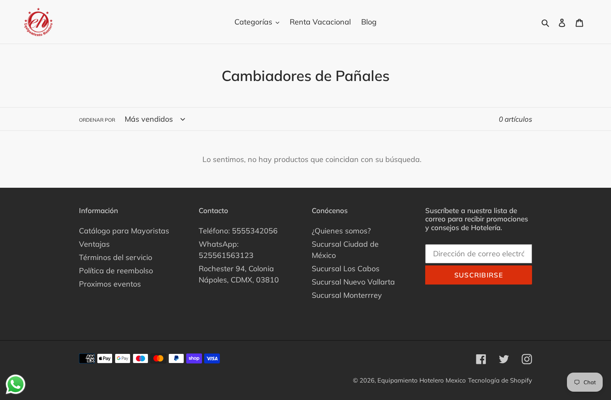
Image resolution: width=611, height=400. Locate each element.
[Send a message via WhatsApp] (15, 384)
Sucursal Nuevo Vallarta (353, 282)
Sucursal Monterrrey (347, 295)
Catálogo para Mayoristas (124, 231)
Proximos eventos (110, 284)
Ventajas (94, 244)
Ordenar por (97, 120)
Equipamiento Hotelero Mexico (421, 380)
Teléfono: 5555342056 (238, 231)
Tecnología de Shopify (500, 380)
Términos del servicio (115, 257)
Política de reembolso (116, 270)
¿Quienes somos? (341, 231)
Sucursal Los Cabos (345, 268)
